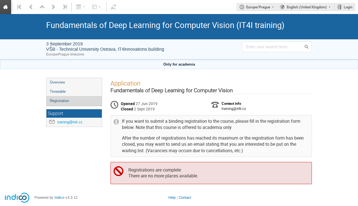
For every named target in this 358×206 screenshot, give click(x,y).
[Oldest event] (19, 7)
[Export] (81, 7)
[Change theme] (97, 7)
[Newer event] (53, 7)
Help (172, 197)
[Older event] (31, 7)
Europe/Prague (258, 7)
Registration (59, 101)
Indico (59, 197)
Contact (185, 197)
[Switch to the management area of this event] (113, 7)
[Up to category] (42, 7)
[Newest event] (64, 7)
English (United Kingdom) (307, 7)
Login (348, 7)
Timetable (58, 91)
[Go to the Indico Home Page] (5, 7)
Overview (57, 82)
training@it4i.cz (70, 122)
